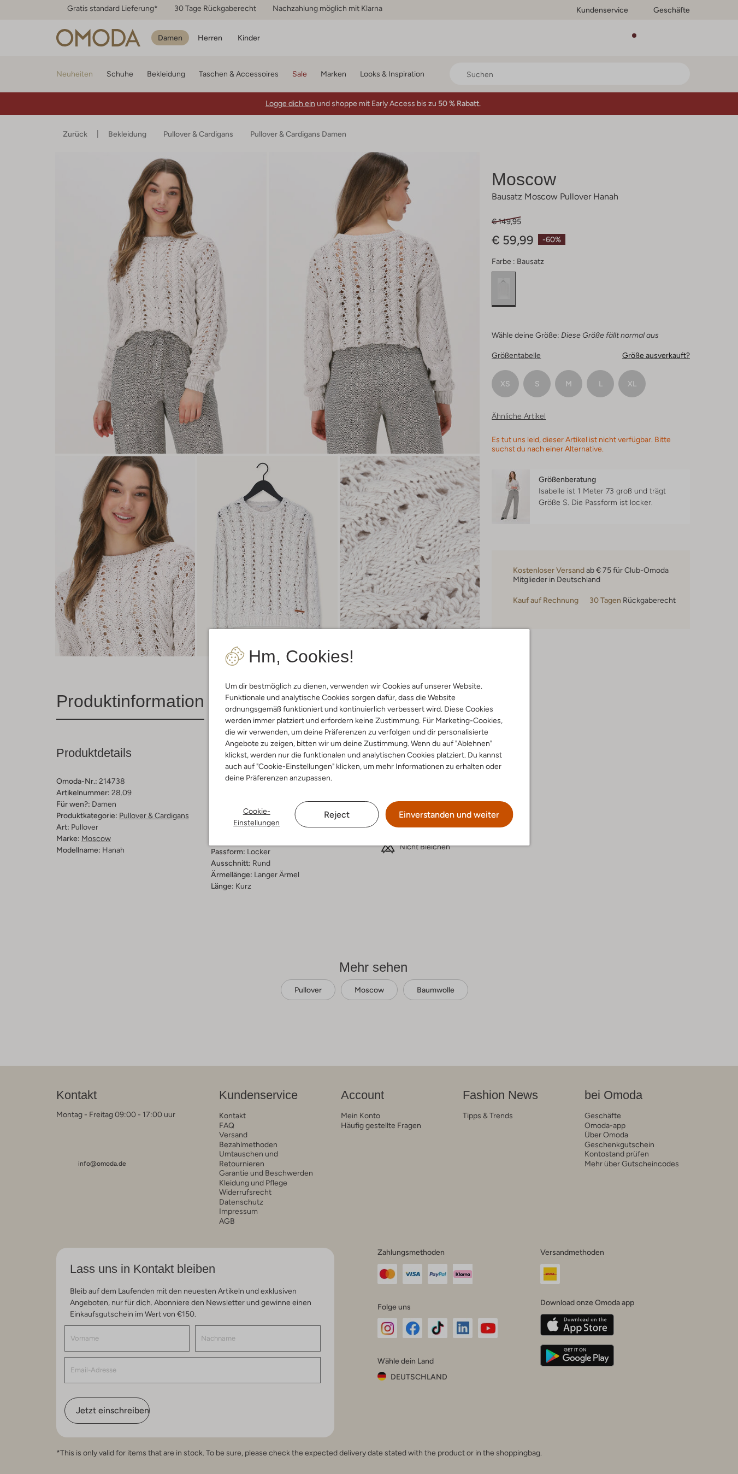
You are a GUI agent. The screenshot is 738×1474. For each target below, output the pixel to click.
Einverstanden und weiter (449, 814)
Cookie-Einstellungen (256, 817)
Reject (337, 814)
